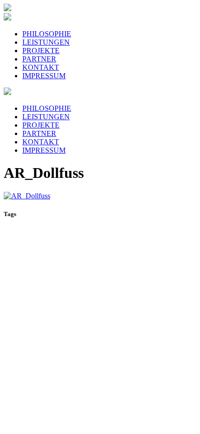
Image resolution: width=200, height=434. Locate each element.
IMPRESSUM (44, 76)
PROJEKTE (41, 50)
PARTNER (39, 59)
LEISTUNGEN (46, 42)
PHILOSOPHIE (46, 34)
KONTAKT (40, 67)
